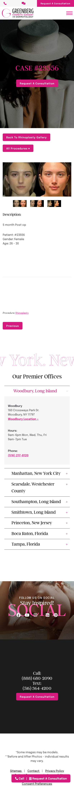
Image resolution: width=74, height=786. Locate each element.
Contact (33, 771)
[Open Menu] (69, 13)
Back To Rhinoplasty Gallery (26, 137)
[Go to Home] (17, 13)
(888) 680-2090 (37, 678)
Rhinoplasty (22, 312)
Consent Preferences (37, 783)
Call (21, 778)
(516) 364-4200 (37, 688)
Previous (12, 325)
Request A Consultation (55, 3)
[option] (37, 179)
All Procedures (17, 148)
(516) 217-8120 (18, 455)
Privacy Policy (54, 771)
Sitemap (16, 771)
